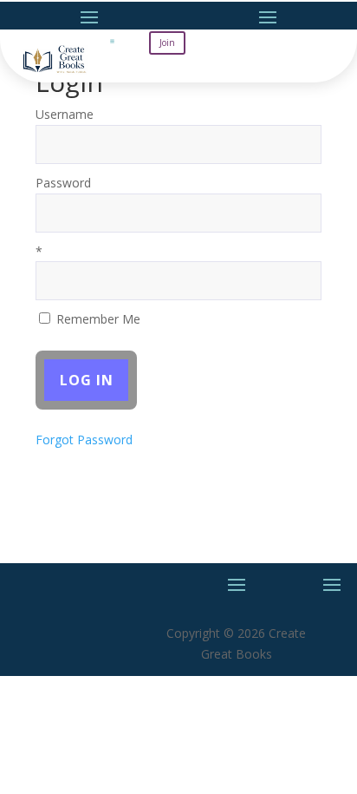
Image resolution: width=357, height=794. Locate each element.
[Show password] (296, 213)
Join (167, 42)
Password (63, 182)
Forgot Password (84, 439)
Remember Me (96, 319)
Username (65, 114)
